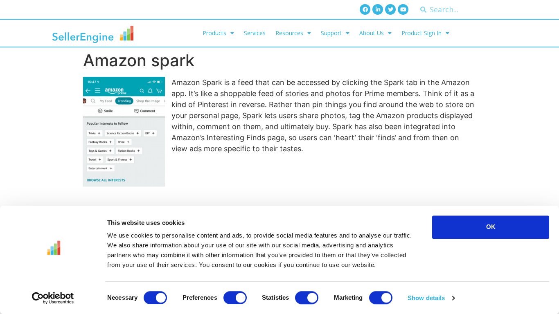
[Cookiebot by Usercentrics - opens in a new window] (53, 298)
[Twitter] (390, 9)
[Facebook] (365, 9)
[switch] (235, 297)
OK (491, 226)
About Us (371, 33)
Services (255, 33)
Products (214, 33)
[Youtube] (403, 9)
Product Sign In (421, 33)
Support (331, 33)
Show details (426, 297)
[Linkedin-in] (377, 9)
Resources (289, 33)
